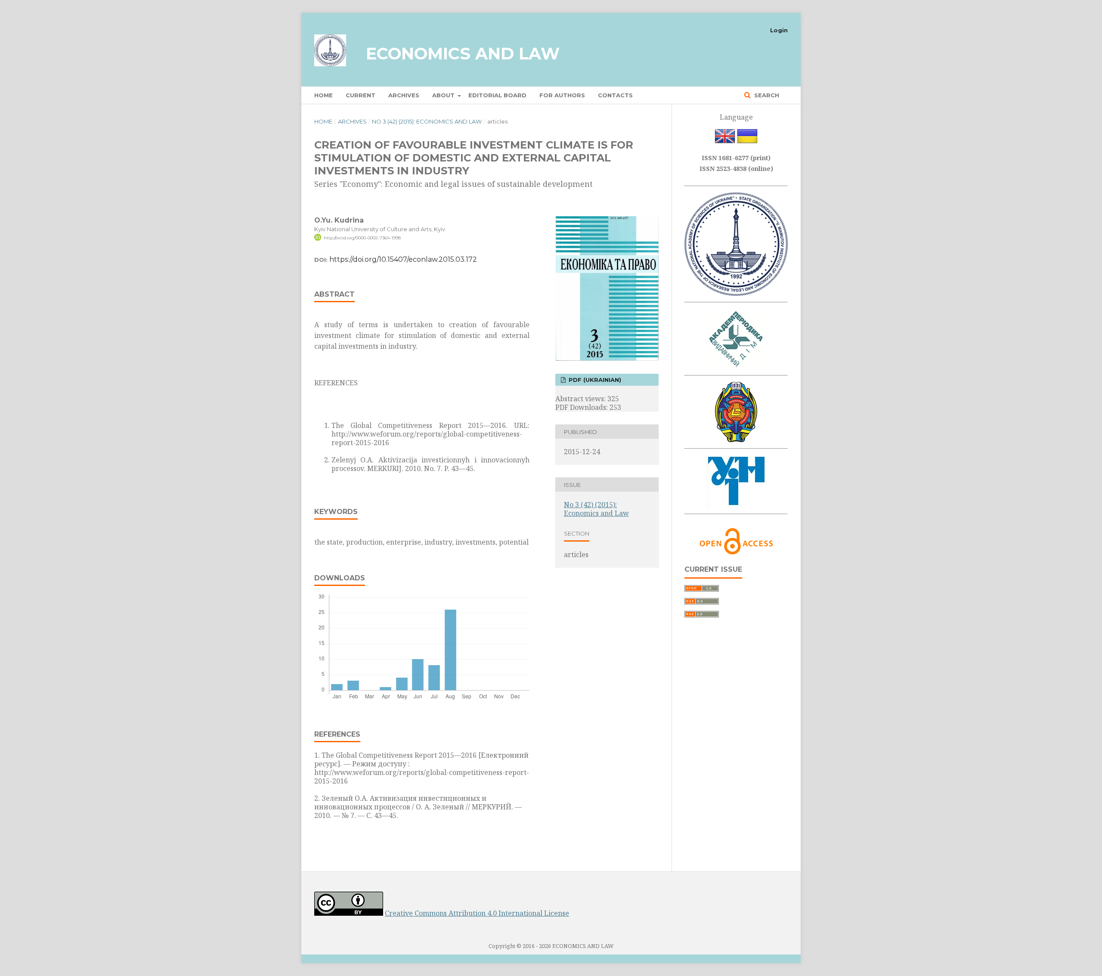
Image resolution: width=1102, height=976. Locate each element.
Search (765, 95)
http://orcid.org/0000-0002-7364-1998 (362, 238)
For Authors (562, 95)
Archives (403, 95)
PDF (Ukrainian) (594, 379)
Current (360, 95)
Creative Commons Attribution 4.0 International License (477, 913)
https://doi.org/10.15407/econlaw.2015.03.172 (403, 259)
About (444, 95)
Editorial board (497, 95)
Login (779, 30)
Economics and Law (463, 53)
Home (323, 95)
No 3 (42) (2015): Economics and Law (427, 121)
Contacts (615, 95)
